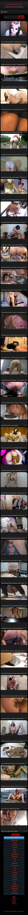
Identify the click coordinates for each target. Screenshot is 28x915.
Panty (14, 858)
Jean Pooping (14, 854)
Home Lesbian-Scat (7, 911)
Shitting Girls (15, 886)
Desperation (15, 845)
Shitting (15, 884)
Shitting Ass (15, 888)
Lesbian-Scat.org (21, 911)
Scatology (14, 879)
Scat (15, 870)
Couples (15, 842)
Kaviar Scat (14, 856)
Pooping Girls (14, 865)
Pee (15, 868)
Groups (15, 851)
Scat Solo (14, 872)
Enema (14, 849)
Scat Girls (14, 874)
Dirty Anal (14, 847)
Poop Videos (15, 863)
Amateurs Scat (14, 840)
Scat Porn (14, 877)
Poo (15, 861)
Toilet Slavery (15, 893)
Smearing (14, 890)
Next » (15, 835)
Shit (15, 881)
